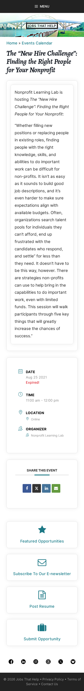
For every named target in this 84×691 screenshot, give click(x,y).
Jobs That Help (42, 26)
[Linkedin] (46, 488)
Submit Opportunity (42, 639)
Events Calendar (37, 43)
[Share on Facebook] (27, 488)
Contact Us (49, 684)
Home (11, 43)
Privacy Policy (53, 679)
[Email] (56, 488)
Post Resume (42, 606)
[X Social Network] (36, 488)
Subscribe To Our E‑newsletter (42, 573)
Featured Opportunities (42, 541)
